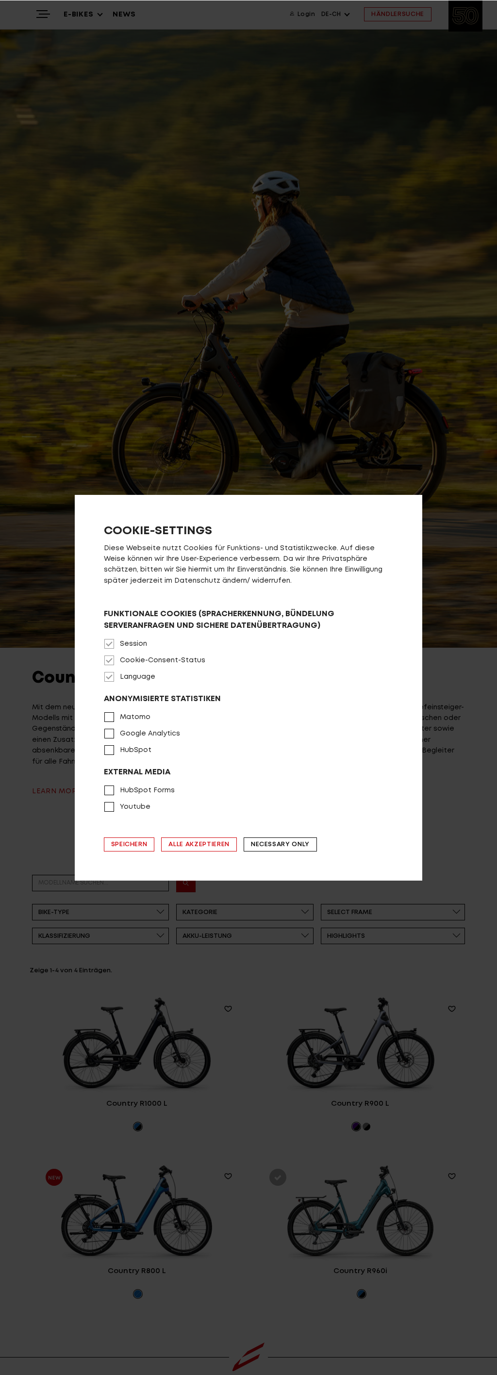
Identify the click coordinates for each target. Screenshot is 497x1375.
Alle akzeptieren (198, 844)
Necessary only (280, 844)
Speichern (129, 844)
